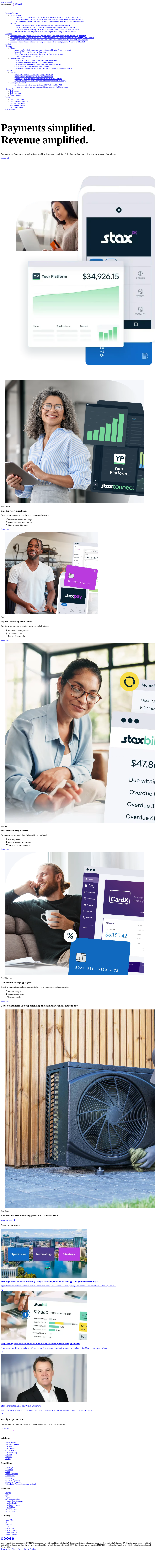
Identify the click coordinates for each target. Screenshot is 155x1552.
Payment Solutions (12, 13)
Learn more (5, 529)
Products (8, 34)
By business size (16, 15)
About (12, 48)
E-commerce (10, 1476)
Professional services (47, 30)
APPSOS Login (11, 1509)
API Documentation (12, 1499)
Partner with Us (11, 1532)
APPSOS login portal (17, 105)
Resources (9, 70)
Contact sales (10, 109)
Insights (13, 73)
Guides (38, 79)
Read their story (6, 1220)
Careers (39, 54)
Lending (8, 1472)
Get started (5, 158)
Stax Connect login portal (19, 101)
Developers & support (18, 83)
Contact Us (9, 89)
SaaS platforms (49, 21)
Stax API (8, 1457)
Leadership (30, 52)
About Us (8, 1520)
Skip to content (6, 2)
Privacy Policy (17, 1549)
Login (7, 97)
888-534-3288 (17, 4)
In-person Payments (12, 1480)
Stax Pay (36, 60)
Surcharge (9, 1468)
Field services (45, 27)
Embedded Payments (13, 1482)
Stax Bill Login (10, 1507)
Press (29, 56)
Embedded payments (52, 38)
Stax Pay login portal (17, 99)
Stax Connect (34, 62)
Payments (48, 36)
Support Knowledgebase (14, 1501)
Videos (34, 77)
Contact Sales (10, 1528)
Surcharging (49, 40)
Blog (34, 75)
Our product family (17, 58)
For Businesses (10, 1442)
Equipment (9, 1470)
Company (8, 46)
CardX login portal (16, 107)
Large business (49, 19)
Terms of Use (6, 1549)
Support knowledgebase (41, 87)
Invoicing (8, 1478)
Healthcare (45, 32)
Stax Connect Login (12, 1505)
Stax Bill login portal (17, 103)
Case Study (5, 1211)
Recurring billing (47, 42)
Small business (48, 17)
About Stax (43, 50)
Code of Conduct (29, 1549)
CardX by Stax (32, 66)
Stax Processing (43, 68)
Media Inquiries (11, 1534)
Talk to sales (14, 91)
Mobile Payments (11, 1474)
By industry (14, 23)
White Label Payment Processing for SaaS (20, 1484)
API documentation (38, 85)
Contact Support (11, 1530)
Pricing (8, 44)
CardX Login (10, 1511)
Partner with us (15, 95)
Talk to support (15, 93)
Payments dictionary (40, 81)
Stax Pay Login (11, 1503)
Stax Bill (38, 64)
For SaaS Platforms (12, 1444)
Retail (42, 25)
